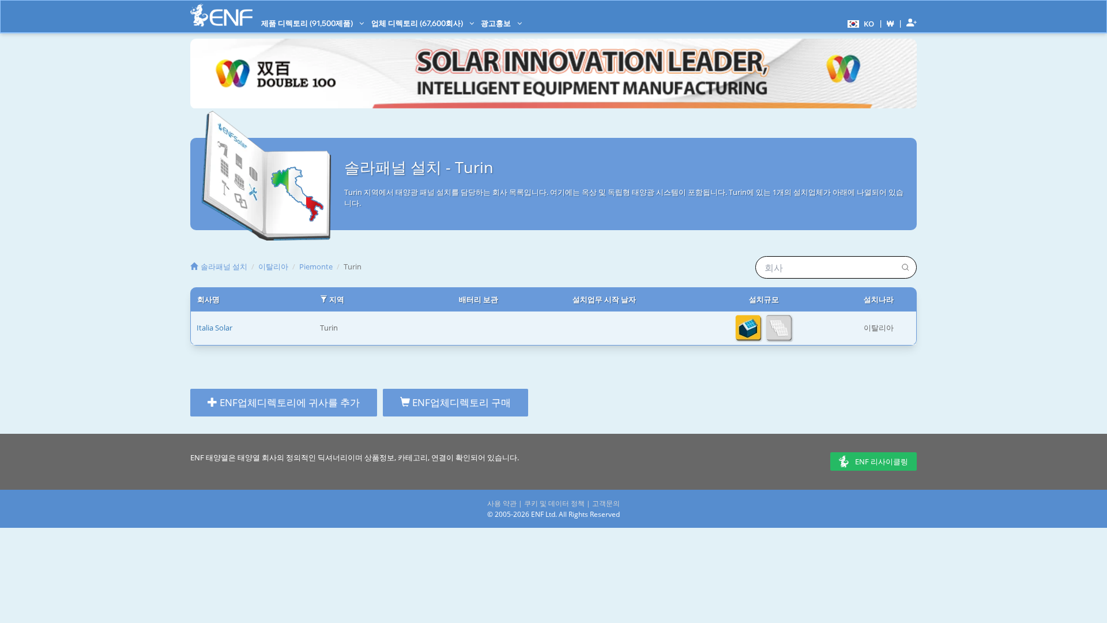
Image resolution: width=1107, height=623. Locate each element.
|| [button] (890, 23)
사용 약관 (502, 503)
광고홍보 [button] (497, 23)
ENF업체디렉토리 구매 (460, 402)
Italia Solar (214, 327)
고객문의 (606, 503)
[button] (859, 23)
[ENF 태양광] (221, 15)
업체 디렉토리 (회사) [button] (418, 23)
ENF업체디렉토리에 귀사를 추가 (288, 402)
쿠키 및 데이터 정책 (554, 503)
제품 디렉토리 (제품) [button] (308, 23)
